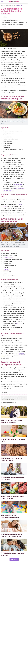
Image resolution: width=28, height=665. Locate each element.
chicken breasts (8, 257)
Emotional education (6, 552)
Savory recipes (19, 5)
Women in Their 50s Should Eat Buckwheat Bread (11, 459)
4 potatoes (6, 269)
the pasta (18, 323)
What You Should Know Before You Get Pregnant (13, 478)
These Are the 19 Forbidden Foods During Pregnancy (12, 497)
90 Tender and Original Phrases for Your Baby (12, 554)
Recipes (3, 5)
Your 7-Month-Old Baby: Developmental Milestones (10, 516)
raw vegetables (17, 184)
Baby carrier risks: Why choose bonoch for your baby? (11, 421)
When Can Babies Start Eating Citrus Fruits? (13, 440)
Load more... (14, 559)
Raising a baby (4, 533)
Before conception (6, 476)
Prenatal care (4, 495)
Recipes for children (10, 5)
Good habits (4, 457)
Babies (2, 419)
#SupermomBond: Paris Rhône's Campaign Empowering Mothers (11, 535)
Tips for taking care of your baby (9, 514)
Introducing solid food (7, 438)
